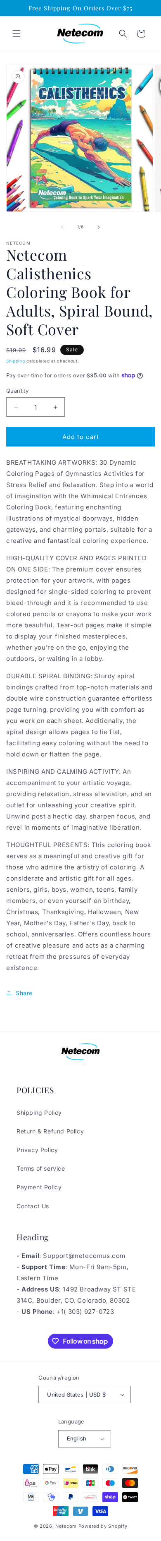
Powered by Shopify (103, 1526)
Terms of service (41, 1168)
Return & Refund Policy (50, 1131)
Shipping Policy (39, 1112)
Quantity (17, 390)
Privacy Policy (37, 1149)
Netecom (66, 1526)
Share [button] (24, 992)
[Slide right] (99, 227)
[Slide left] (62, 227)
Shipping (15, 360)
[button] (16, 33)
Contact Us (33, 1206)
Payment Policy (39, 1187)
